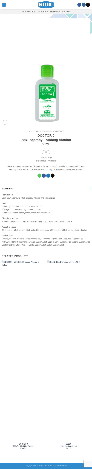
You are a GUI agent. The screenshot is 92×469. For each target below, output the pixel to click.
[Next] (90, 357)
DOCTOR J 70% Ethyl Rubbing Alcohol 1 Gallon (23, 446)
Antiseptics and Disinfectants (50, 131)
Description (7, 189)
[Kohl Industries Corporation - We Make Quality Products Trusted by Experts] (46, 4)
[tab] (46, 189)
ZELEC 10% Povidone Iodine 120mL (69, 446)
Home (30, 131)
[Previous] (2, 357)
